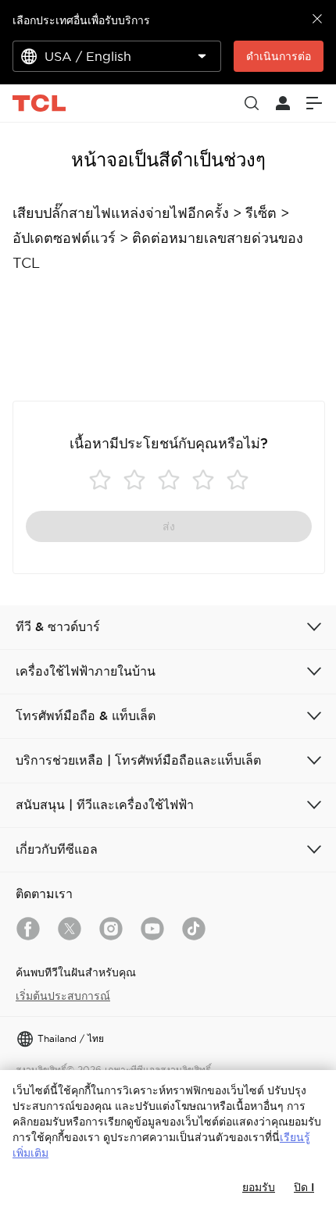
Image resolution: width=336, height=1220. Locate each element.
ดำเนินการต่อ (278, 56)
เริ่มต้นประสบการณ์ (63, 996)
